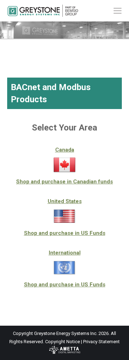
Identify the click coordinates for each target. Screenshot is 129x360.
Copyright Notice (62, 341)
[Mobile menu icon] (117, 10)
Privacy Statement (101, 341)
